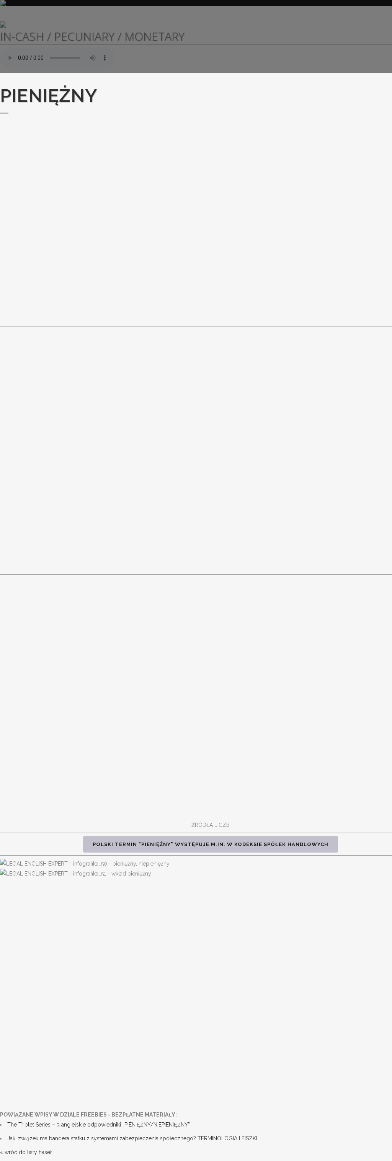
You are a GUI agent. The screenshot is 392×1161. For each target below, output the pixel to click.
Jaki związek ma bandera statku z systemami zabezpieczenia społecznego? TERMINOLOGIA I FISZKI (132, 1138)
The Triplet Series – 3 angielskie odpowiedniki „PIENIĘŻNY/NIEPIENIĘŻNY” (98, 1125)
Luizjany (289, 363)
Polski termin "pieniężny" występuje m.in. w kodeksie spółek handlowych (210, 844)
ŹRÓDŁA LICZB (210, 825)
